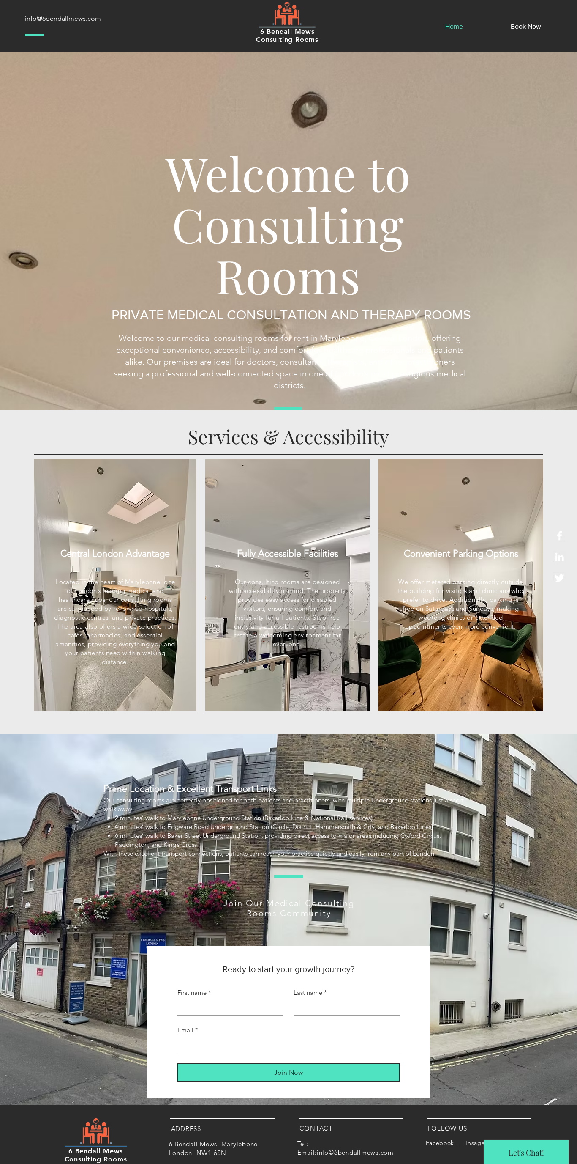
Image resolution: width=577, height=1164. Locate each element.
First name (194, 992)
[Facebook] (559, 536)
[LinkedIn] (559, 557)
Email (187, 1030)
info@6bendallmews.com (63, 18)
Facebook (440, 1143)
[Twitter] (559, 578)
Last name (310, 992)
